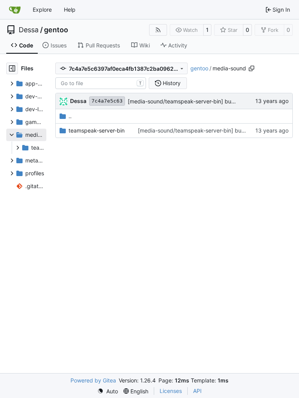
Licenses (171, 391)
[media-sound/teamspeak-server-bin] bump (183, 101)
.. (70, 116)
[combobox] (100, 83)
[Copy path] (251, 68)
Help (70, 9)
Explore (42, 9)
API (197, 391)
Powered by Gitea (93, 380)
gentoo (56, 30)
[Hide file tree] (12, 68)
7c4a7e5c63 (107, 101)
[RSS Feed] (158, 30)
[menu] (107, 391)
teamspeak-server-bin (97, 130)
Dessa (29, 30)
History (172, 83)
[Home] (15, 10)
